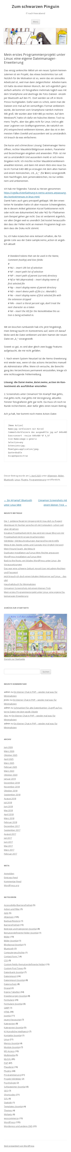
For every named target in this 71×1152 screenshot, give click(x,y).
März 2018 (9, 818)
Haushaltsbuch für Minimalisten (20, 584)
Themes (8, 1110)
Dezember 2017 (12, 826)
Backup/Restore (12, 920)
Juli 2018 (8, 802)
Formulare (9, 999)
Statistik (8, 1102)
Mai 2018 (8, 810)
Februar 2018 (10, 822)
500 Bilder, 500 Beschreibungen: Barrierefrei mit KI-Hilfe (31, 540)
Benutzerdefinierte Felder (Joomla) (21, 932)
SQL (6, 1098)
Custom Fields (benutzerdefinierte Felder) (24, 964)
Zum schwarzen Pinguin (35, 6)
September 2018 (12, 794)
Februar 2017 (10, 853)
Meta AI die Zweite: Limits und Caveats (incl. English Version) (33, 544)
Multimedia (9, 1055)
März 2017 (9, 849)
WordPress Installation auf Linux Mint (22, 556)
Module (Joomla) (12, 1047)
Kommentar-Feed (12, 881)
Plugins (24, 479)
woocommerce (11, 1118)
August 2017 (10, 834)
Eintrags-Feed (11, 877)
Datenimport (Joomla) (14, 980)
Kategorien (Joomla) (13, 1027)
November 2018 (12, 786)
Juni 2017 (8, 841)
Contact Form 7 (11, 956)
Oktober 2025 (10, 755)
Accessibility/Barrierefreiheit (18, 905)
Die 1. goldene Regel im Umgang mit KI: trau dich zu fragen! (33, 521)
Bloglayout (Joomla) (13, 944)
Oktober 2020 (10, 774)
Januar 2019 (10, 778)
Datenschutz (10, 984)
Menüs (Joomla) (11, 1043)
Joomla (7, 1015)
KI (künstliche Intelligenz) (16, 1031)
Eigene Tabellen (12, 991)
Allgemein (52, 475)
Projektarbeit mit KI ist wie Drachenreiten (24, 536)
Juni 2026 (8, 747)
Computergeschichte (14, 952)
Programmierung (37, 479)
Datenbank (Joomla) (14, 972)
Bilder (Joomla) (11, 940)
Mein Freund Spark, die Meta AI (19, 548)
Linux (17, 479)
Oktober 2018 (10, 790)
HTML (6, 1011)
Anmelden (9, 873)
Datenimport (10, 976)
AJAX (6, 913)
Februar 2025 (10, 766)
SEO (6, 1090)
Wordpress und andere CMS (18, 1126)
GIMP (6, 1007)
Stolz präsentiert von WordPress (19, 1146)
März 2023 (9, 770)
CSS (6, 960)
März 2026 (9, 751)
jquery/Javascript (12, 1019)
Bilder (61, 475)
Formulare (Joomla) (13, 1003)
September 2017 (12, 830)
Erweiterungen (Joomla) (15, 995)
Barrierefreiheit (11, 924)
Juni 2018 (8, 806)
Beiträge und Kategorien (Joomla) (20, 928)
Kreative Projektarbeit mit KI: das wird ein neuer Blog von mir (34, 532)
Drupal (7, 988)
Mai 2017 (8, 845)
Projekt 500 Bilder (12, 1078)
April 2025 (9, 759)
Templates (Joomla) (13, 1106)
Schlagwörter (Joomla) (15, 1086)
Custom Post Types (13, 968)
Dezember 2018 (12, 782)
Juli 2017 (8, 838)
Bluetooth (9, 479)
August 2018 (10, 798)
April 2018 (9, 814)
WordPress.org (11, 885)
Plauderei (9, 1066)
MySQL (7, 1059)
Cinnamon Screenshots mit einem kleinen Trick (27, 588)
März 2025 (9, 763)
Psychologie (10, 1082)
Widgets (8, 1114)
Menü (35, 21)
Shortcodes (10, 1094)
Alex (6, 715)
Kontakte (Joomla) (12, 1035)
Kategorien (9, 1023)
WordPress (9, 1122)
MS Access (9, 1051)
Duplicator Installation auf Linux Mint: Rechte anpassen (31, 552)
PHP (6, 1063)
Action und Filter (12, 909)
